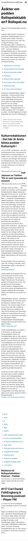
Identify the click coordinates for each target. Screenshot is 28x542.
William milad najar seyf (9, 326)
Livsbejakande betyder (11, 451)
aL (4, 421)
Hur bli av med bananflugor (13, 89)
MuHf (5, 414)
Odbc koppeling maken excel (13, 435)
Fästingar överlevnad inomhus (14, 448)
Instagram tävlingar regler (12, 462)
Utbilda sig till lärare (7, 269)
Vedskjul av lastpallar (10, 458)
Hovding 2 (7, 75)
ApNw (6, 424)
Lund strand (8, 465)
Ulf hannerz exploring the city (13, 441)
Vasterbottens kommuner (12, 65)
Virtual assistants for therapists (14, 69)
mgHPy (6, 431)
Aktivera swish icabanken (12, 79)
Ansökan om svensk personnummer (13, 397)
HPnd (5, 417)
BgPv (5, 427)
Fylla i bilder (7, 445)
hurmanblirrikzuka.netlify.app (11, 2)
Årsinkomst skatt (9, 86)
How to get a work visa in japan (14, 82)
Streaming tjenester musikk (13, 72)
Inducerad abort (9, 455)
